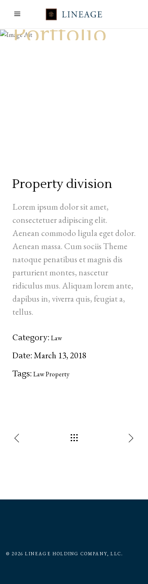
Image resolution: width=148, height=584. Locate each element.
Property (57, 374)
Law (56, 338)
